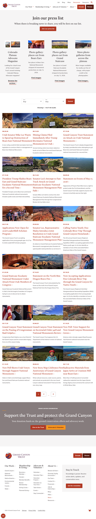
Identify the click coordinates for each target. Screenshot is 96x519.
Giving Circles (23, 487)
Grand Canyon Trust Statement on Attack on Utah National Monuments (78, 137)
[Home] (11, 5)
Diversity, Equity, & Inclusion (53, 474)
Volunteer (36, 472)
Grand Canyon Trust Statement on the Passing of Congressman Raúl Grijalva (17, 330)
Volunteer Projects (36, 479)
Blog (63, 2)
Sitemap (24, 510)
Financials (51, 484)
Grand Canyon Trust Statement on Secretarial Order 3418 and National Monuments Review (48, 330)
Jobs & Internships (51, 488)
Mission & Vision (53, 471)
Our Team (51, 478)
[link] (58, 394)
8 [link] (53, 394)
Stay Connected (38, 493)
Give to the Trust (38, 427)
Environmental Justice (9, 482)
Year (46, 99)
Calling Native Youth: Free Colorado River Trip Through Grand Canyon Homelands (77, 230)
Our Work (28, 7)
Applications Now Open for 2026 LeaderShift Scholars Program (15, 230)
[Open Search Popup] (92, 2)
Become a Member (22, 473)
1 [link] (38, 394)
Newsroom (76, 2)
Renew (89, 7)
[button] (70, 101)
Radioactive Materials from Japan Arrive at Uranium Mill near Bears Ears (77, 370)
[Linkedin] (79, 510)
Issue (24, 99)
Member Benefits (24, 480)
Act (59, 2)
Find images (36, 78)
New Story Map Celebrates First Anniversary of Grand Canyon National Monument (48, 370)
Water (6, 489)
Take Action (37, 487)
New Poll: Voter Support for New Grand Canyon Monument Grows (78, 330)
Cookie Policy (41, 510)
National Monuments (8, 474)
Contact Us (51, 481)
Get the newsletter (74, 486)
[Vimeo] (86, 510)
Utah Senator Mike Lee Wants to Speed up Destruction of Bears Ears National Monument (17, 137)
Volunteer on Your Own (37, 484)
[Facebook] (72, 510)
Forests (7, 486)
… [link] (48, 395)
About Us (52, 466)
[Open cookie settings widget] (3, 516)
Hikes (69, 2)
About (72, 7)
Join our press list (48, 29)
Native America (9, 478)
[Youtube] (83, 510)
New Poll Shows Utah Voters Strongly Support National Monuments (16, 370)
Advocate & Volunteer (60, 7)
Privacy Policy (32, 510)
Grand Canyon (9, 471)
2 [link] (43, 394)
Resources (85, 2)
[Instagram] (76, 510)
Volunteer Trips (38, 475)
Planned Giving (24, 490)
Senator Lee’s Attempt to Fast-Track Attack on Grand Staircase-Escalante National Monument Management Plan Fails (47, 184)
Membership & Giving (42, 7)
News (49, 497)
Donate (81, 7)
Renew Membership (23, 484)
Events (35, 490)
